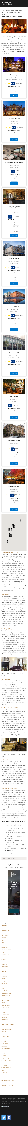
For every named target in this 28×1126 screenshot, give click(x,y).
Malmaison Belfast (10, 829)
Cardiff (3, 952)
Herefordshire (6, 993)
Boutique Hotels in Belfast (12, 16)
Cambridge (4, 947)
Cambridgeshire (6, 950)
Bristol (3, 942)
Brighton (4, 940)
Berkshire (4, 935)
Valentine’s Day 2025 (7, 1080)
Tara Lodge (8, 833)
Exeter (3, 981)
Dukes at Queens (9, 844)
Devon (3, 969)
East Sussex (5, 974)
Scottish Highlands (7, 1039)
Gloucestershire (6, 986)
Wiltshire (4, 1065)
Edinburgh (4, 976)
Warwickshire (5, 1058)
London (3, 1012)
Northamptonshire (7, 1024)
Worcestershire (6, 1067)
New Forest (5, 1019)
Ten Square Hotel (9, 836)
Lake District (5, 1000)
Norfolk (4, 1022)
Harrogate (4, 998)
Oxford (3, 1031)
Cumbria (4, 964)
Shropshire (5, 1043)
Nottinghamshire (7, 1029)
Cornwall (4, 959)
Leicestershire (5, 1005)
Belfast (3, 933)
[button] (9, 530)
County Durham (6, 962)
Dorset (3, 971)
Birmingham (5, 937)
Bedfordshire (5, 930)
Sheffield (4, 1041)
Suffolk (3, 1053)
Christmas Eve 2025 (7, 1083)
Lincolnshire (5, 1007)
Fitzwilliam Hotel (9, 840)
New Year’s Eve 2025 (7, 1085)
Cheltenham (5, 954)
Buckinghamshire (7, 945)
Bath (2, 928)
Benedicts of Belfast (10, 848)
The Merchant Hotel (10, 825)
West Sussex (5, 1063)
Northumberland (7, 1027)
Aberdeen (4, 925)
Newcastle (4, 1017)
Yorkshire (4, 1072)
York (2, 1070)
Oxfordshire (5, 1034)
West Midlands (6, 1060)
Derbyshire (5, 966)
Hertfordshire (6, 995)
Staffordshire (6, 1048)
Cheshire (4, 957)
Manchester (5, 1014)
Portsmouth (5, 1036)
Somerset (4, 1046)
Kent (2, 988)
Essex (3, 978)
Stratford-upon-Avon (8, 1051)
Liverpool (4, 1010)
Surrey (3, 1055)
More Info (14, 95)
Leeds (3, 1002)
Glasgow (4, 983)
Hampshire (4, 990)
